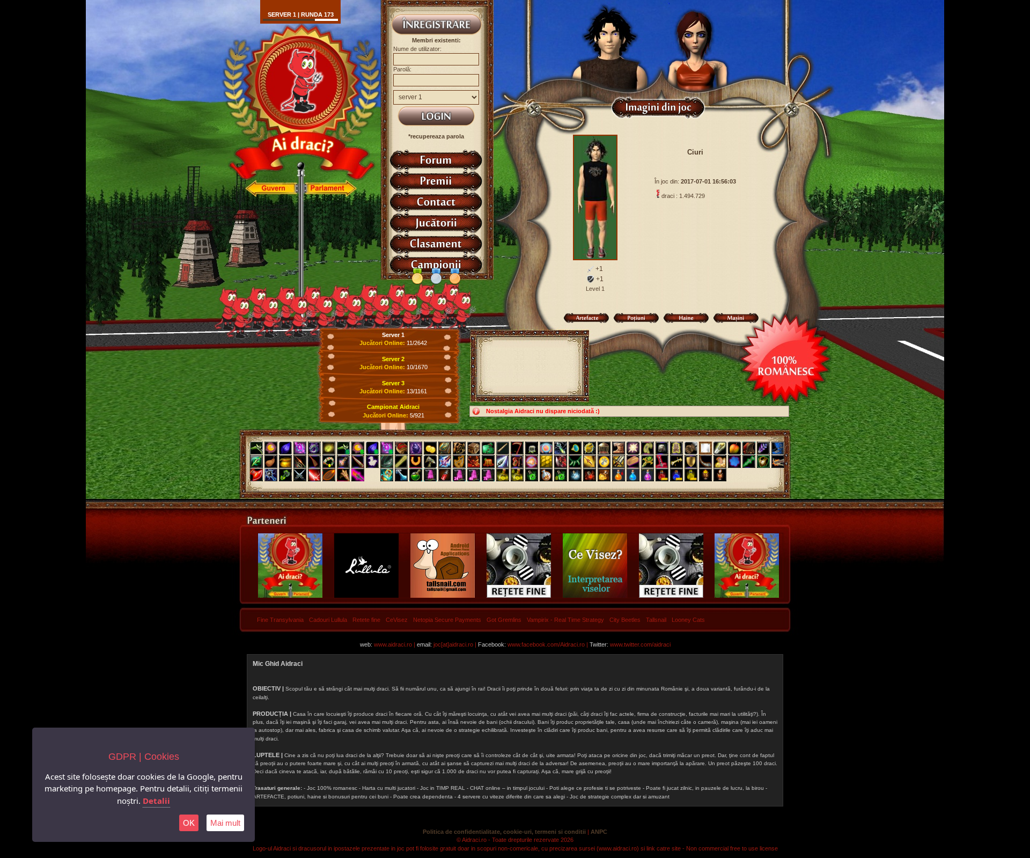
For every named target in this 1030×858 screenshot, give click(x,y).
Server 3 (393, 383)
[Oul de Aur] (589, 448)
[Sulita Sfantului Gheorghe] (589, 461)
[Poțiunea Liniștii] (575, 474)
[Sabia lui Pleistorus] (662, 461)
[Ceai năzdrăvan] (415, 474)
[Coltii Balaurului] (575, 461)
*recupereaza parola (436, 136)
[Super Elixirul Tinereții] (560, 474)
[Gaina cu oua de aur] (719, 461)
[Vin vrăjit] (444, 474)
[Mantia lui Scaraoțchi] (748, 448)
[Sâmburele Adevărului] (328, 474)
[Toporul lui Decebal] (560, 461)
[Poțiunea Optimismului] (604, 474)
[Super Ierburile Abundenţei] (343, 448)
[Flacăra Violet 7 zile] (488, 474)
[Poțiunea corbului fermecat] (647, 474)
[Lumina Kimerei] (270, 448)
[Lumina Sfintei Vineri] (633, 448)
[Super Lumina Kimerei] (357, 448)
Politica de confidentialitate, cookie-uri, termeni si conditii (504, 831)
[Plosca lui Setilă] (270, 461)
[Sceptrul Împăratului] (647, 461)
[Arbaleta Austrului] (777, 461)
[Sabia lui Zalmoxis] (618, 461)
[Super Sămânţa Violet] (372, 448)
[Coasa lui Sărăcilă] (517, 448)
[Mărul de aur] (734, 448)
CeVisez (397, 620)
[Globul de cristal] (546, 448)
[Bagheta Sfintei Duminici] (299, 448)
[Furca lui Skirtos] (343, 474)
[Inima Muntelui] (415, 448)
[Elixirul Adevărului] (502, 474)
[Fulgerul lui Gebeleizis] (314, 474)
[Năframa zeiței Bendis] (372, 461)
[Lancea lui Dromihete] (502, 461)
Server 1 (393, 335)
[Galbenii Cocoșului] (430, 448)
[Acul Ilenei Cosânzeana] (401, 461)
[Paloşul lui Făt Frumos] (444, 461)
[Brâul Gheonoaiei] (386, 461)
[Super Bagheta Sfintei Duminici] (386, 448)
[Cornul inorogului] (357, 461)
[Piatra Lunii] (734, 461)
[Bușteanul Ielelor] (633, 461)
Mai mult (225, 822)
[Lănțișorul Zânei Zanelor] (560, 448)
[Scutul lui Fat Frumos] (691, 461)
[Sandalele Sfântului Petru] (401, 448)
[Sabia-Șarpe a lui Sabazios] (748, 461)
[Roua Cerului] (401, 474)
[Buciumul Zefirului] (705, 461)
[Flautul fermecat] (502, 448)
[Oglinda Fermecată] (705, 448)
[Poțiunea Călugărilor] (676, 474)
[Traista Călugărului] (488, 448)
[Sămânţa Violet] (285, 448)
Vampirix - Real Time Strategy (565, 620)
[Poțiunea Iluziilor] (546, 474)
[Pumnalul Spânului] (256, 461)
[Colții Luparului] (647, 448)
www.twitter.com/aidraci (640, 644)
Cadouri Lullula (328, 620)
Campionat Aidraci (393, 407)
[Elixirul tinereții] (531, 474)
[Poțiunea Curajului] (705, 474)
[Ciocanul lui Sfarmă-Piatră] (430, 461)
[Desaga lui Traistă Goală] (531, 448)
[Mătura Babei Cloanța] (314, 461)
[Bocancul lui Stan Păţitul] (618, 448)
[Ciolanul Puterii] (676, 461)
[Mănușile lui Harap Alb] (691, 448)
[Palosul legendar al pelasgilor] (357, 474)
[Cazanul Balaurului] (285, 461)
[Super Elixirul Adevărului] (517, 474)
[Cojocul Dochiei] (676, 448)
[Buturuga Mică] (488, 461)
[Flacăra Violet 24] (459, 474)
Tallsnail (656, 620)
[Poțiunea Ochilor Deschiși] (589, 474)
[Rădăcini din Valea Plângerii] (459, 448)
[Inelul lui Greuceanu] (575, 448)
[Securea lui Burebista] (256, 474)
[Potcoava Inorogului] (415, 461)
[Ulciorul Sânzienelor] (343, 461)
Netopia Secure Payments (447, 620)
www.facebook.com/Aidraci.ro (546, 644)
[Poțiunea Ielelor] (662, 474)
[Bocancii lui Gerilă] (777, 448)
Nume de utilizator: (417, 49)
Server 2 (393, 359)
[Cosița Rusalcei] (328, 461)
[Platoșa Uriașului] (763, 461)
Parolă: (402, 69)
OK (189, 822)
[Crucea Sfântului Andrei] (604, 461)
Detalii (156, 800)
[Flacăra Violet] (430, 474)
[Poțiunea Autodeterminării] (719, 474)
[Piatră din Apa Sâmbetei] (662, 448)
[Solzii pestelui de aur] (546, 461)
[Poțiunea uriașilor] (633, 474)
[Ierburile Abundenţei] (256, 448)
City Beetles (625, 620)
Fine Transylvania (280, 620)
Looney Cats (688, 620)
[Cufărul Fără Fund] (473, 448)
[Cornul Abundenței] (531, 461)
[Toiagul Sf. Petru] (719, 448)
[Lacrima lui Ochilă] (386, 474)
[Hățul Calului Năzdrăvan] (459, 461)
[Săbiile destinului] (299, 474)
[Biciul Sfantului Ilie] (299, 461)
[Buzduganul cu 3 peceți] (270, 474)
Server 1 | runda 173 (301, 14)
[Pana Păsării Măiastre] (763, 448)
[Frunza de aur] (328, 448)
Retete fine (366, 620)
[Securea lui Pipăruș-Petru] (285, 474)
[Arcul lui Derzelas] (517, 461)
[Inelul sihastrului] (314, 448)
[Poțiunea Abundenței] (691, 474)
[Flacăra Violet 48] (473, 474)
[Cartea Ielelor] (444, 448)
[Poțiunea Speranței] (618, 474)
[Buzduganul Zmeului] (473, 461)
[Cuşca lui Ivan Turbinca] (604, 448)
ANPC (599, 831)
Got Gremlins (504, 620)
